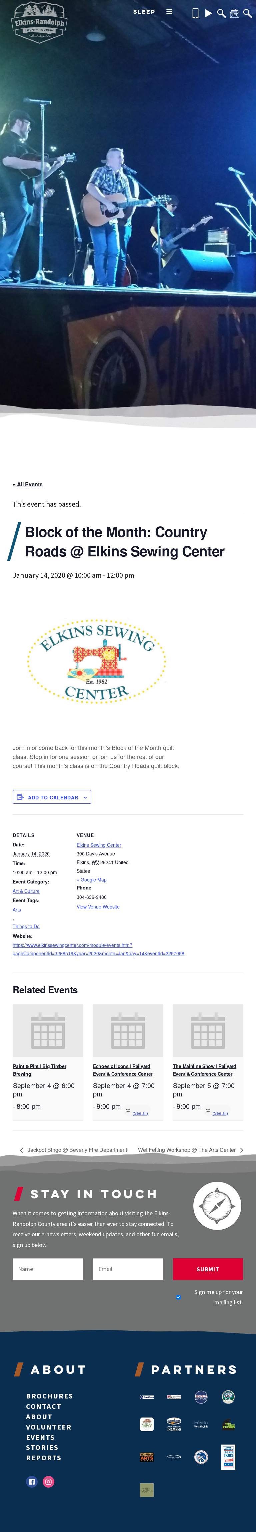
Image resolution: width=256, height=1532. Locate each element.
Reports (44, 1457)
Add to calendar (53, 797)
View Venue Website (98, 906)
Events (40, 1437)
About (39, 1416)
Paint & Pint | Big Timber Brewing (39, 1070)
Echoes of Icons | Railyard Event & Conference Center (122, 1070)
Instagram (48, 1481)
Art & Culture (26, 890)
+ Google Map (92, 879)
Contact (44, 1406)
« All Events (28, 484)
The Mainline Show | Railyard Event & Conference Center (204, 1070)
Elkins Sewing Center (99, 844)
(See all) (140, 1113)
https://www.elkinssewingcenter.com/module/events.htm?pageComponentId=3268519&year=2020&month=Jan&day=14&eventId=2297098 (41, 949)
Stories (42, 1447)
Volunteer (49, 1427)
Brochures (49, 1395)
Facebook (32, 1481)
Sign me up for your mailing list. (218, 1297)
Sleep (144, 11)
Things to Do (26, 926)
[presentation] (48, 1030)
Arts (17, 909)
